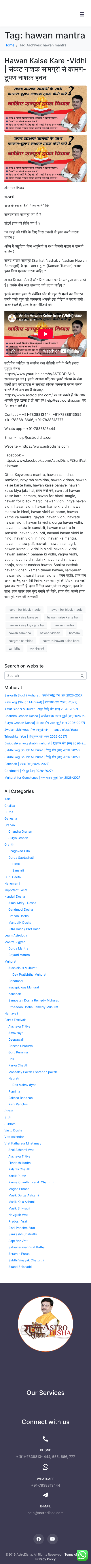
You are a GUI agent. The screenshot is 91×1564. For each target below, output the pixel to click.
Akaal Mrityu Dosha (22, 903)
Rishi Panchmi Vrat (21, 1228)
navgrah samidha (20, 641)
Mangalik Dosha (19, 922)
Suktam (9, 1124)
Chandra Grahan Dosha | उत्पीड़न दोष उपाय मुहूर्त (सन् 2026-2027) (45, 716)
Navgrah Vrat (18, 1215)
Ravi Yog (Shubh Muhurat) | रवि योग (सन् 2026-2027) (40, 702)
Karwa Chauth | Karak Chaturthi (31, 1182)
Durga (8, 812)
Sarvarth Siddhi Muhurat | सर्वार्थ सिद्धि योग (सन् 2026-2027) (43, 695)
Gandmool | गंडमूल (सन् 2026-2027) (28, 770)
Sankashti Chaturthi (22, 1234)
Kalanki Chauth (19, 1169)
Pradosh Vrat (17, 1221)
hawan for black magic (66, 609)
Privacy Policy (45, 1559)
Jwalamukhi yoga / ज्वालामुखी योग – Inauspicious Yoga (41, 729)
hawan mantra (63, 625)
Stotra (8, 1111)
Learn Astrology (15, 935)
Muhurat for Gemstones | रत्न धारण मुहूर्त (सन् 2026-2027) (43, 777)
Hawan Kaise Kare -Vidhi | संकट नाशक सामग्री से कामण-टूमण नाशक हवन (45, 69)
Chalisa (9, 805)
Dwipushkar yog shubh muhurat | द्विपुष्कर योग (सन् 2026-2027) (45, 743)
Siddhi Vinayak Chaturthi (26, 1260)
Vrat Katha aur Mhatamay (22, 1143)
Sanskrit (18, 870)
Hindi (16, 864)
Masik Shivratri (19, 1208)
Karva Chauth (18, 1065)
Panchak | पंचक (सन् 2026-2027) (26, 764)
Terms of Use (73, 1554)
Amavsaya (15, 1033)
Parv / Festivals (15, 1020)
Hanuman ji (12, 883)
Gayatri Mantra (19, 955)
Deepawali (15, 1039)
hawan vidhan (50, 633)
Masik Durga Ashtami (23, 1195)
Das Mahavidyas (24, 1085)
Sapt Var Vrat (18, 1241)
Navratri (14, 1078)
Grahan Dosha (18, 916)
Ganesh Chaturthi (20, 1046)
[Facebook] (38, 1539)
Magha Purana (18, 1189)
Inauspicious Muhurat (23, 987)
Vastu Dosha (13, 1130)
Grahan (9, 825)
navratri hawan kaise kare (61, 641)
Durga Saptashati (21, 857)
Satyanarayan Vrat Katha (26, 1247)
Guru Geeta (12, 877)
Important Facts (15, 890)
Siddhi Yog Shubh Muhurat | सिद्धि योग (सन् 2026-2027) (42, 750)
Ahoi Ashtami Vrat (21, 1150)
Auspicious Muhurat (22, 968)
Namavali (11, 1013)
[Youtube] (52, 1539)
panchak (14, 994)
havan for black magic (24, 609)
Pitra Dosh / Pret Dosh (24, 929)
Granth (9, 844)
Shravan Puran (19, 1253)
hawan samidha (19, 633)
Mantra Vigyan (14, 942)
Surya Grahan (18, 838)
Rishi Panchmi (18, 1104)
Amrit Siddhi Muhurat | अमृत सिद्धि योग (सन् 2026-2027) (41, 709)
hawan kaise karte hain (63, 617)
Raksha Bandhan (20, 1098)
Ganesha (10, 818)
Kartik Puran (17, 1176)
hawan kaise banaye (23, 617)
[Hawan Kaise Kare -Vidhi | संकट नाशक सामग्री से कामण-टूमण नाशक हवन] (45, 108)
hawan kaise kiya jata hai (26, 625)
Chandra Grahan (20, 831)
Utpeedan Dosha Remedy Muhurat (33, 1007)
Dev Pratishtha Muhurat (29, 974)
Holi (11, 1059)
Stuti (7, 1117)
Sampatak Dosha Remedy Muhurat (33, 1000)
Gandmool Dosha (20, 909)
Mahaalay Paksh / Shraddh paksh (32, 1072)
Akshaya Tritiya (19, 1026)
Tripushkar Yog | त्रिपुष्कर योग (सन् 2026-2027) (35, 736)
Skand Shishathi (20, 1266)
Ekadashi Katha (19, 1163)
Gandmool (15, 981)
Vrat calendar (14, 1137)
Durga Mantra (18, 948)
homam (74, 633)
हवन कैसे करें (37, 648)
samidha (14, 648)
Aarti (7, 799)
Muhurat (10, 961)
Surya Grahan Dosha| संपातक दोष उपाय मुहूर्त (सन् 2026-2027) (44, 723)
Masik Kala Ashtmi (21, 1202)
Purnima (14, 1091)
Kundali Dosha (14, 896)
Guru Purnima (18, 1052)
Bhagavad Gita (19, 851)
